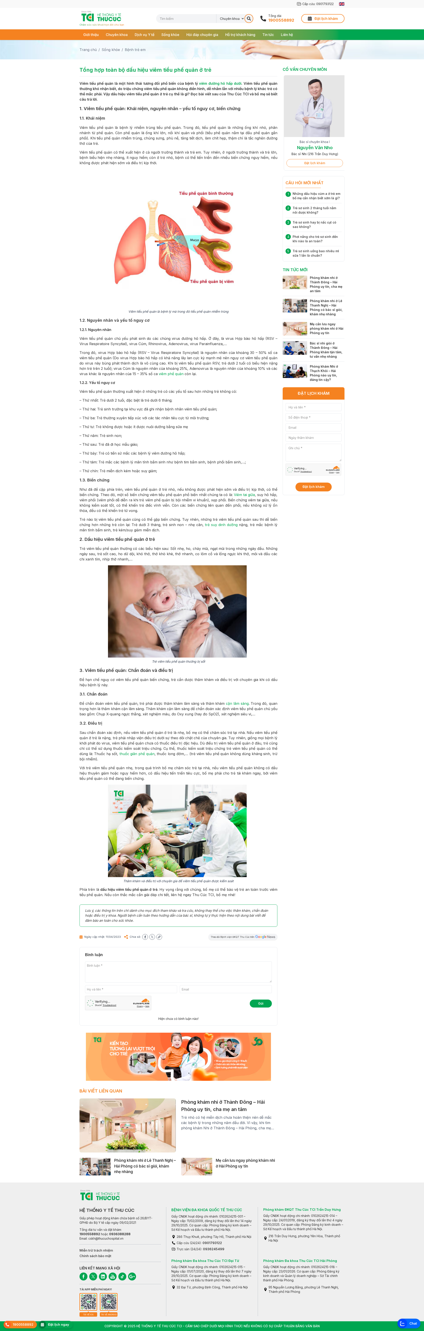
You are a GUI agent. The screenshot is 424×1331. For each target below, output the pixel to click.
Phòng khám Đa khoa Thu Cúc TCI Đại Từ (205, 1261)
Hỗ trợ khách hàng (240, 34)
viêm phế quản (171, 374)
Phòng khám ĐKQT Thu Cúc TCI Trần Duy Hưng (302, 1209)
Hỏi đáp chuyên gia (202, 34)
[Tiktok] (122, 1276)
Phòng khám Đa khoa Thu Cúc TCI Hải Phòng (300, 1261)
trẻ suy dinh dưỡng (221, 525)
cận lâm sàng (237, 703)
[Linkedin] (103, 1276)
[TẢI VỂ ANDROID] (108, 1302)
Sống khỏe (170, 34)
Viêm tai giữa (244, 495)
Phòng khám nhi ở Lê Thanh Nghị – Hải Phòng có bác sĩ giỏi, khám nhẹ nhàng (145, 1166)
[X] (93, 1276)
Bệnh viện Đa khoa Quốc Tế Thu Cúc (206, 1210)
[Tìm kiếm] (248, 18)
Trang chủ (88, 49)
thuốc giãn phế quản (137, 754)
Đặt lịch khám (313, 163)
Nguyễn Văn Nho (313, 147)
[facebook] (145, 937)
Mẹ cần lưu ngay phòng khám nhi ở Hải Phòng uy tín (326, 328)
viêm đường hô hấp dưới (220, 83)
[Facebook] (83, 1276)
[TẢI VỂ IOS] (88, 1302)
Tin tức (268, 34)
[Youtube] (113, 1276)
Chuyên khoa (117, 34)
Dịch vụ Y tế (144, 34)
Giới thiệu (91, 34)
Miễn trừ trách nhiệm (96, 1250)
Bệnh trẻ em (135, 49)
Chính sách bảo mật (95, 1256)
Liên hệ (287, 34)
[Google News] (132, 1276)
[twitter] (152, 937)
